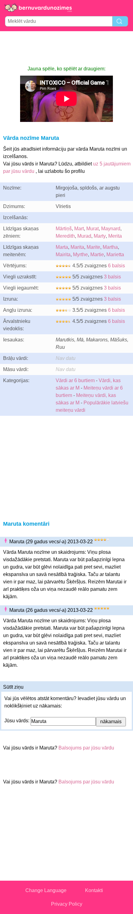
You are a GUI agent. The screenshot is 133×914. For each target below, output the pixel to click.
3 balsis (112, 276)
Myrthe (80, 254)
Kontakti (94, 890)
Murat (92, 228)
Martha (110, 247)
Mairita (63, 254)
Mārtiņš (64, 228)
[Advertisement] (66, 48)
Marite (93, 247)
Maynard (110, 228)
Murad (84, 236)
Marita (77, 247)
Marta (62, 247)
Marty (100, 236)
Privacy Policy (66, 904)
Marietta (115, 254)
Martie (97, 254)
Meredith (65, 236)
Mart (79, 228)
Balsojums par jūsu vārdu (86, 747)
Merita (115, 236)
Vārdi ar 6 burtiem (75, 380)
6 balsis (116, 265)
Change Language (45, 890)
